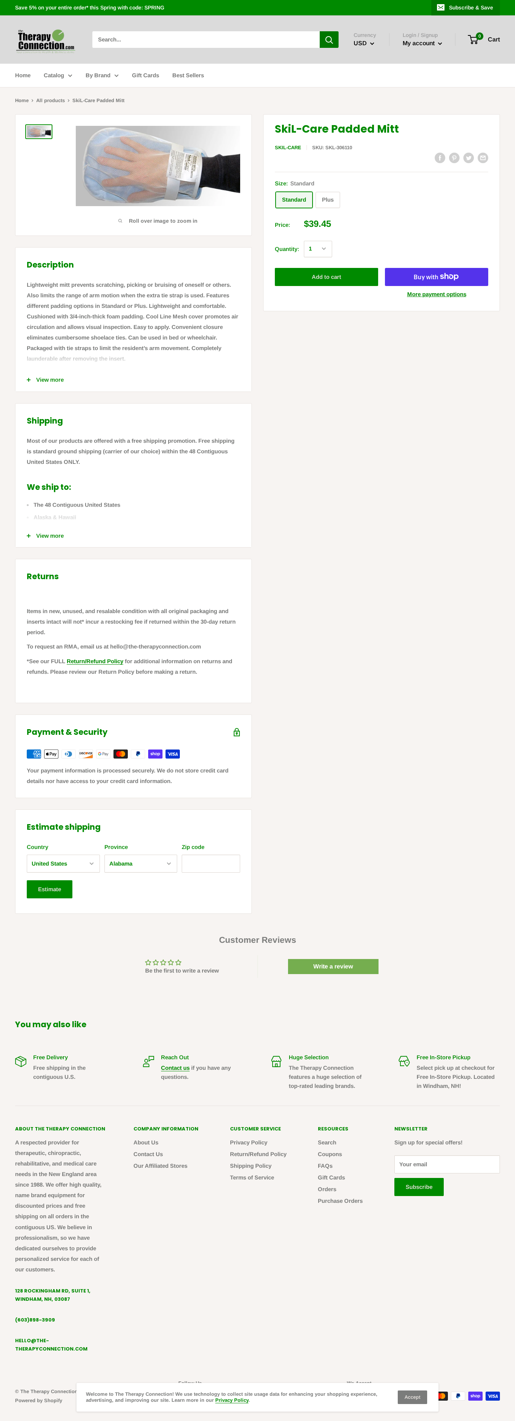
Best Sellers (188, 75)
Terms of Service (252, 1177)
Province (116, 847)
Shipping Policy (250, 1165)
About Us (145, 1142)
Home (23, 75)
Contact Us (148, 1154)
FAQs (325, 1165)
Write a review (333, 966)
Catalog (54, 75)
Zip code (193, 847)
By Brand (98, 75)
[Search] (329, 39)
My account (419, 43)
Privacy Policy (248, 1142)
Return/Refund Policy (95, 661)
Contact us (175, 1068)
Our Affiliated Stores (160, 1165)
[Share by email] (483, 157)
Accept (412, 1397)
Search (327, 1142)
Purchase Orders (340, 1201)
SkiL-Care (288, 147)
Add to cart (326, 276)
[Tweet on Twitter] (468, 157)
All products (50, 100)
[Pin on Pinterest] (454, 157)
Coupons (330, 1154)
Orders (327, 1189)
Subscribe (419, 1187)
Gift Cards (145, 75)
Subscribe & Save (471, 8)
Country (37, 847)
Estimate (49, 889)
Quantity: (287, 248)
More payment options (436, 294)
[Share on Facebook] (440, 157)
